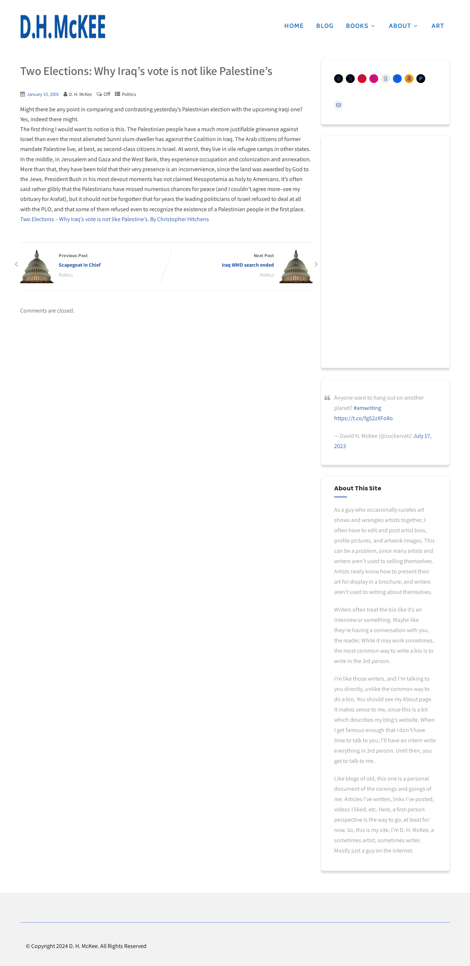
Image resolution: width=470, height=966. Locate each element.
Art (437, 25)
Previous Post (80, 260)
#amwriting (367, 408)
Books (357, 25)
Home (294, 25)
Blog (325, 25)
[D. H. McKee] (62, 27)
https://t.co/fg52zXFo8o (363, 418)
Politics (129, 94)
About (400, 25)
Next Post (248, 260)
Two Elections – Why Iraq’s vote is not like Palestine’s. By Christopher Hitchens (114, 219)
